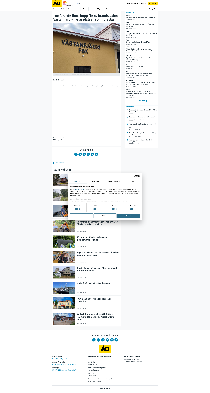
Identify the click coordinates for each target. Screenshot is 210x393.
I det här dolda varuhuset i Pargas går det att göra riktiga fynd (142, 119)
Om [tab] (133, 181)
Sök (107, 9)
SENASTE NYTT (131, 12)
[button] (152, 9)
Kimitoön (129, 22)
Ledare (128, 56)
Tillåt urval (105, 216)
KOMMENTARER (59, 163)
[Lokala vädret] (77, 3)
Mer (112, 9)
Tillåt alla (128, 216)
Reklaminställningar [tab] (114, 181)
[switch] (95, 209)
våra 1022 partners (79, 189)
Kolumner (129, 80)
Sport (69, 9)
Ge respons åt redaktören (61, 140)
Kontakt (143, 3)
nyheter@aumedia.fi (69, 370)
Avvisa (81, 216)
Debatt (84, 9)
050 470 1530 (57, 370)
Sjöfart (63, 9)
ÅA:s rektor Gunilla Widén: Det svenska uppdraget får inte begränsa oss (139, 76)
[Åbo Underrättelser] (105, 349)
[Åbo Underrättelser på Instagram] (103, 340)
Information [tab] (95, 181)
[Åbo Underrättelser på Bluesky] (98, 340)
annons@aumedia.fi (69, 364)
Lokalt (55, 9)
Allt (91, 9)
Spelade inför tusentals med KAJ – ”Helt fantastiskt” (143, 112)
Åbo (127, 40)
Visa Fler (142, 101)
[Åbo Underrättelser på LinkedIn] (112, 340)
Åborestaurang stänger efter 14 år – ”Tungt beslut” (141, 142)
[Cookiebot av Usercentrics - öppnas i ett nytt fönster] (133, 176)
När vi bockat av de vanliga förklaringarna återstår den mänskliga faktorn (140, 84)
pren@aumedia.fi (68, 359)
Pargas (128, 15)
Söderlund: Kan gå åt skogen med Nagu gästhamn (143, 135)
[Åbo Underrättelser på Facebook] (94, 340)
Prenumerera (153, 3)
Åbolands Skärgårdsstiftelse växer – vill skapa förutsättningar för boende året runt (142, 127)
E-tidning (97, 9)
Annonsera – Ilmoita (133, 3)
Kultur (76, 9)
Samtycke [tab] (77, 181)
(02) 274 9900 (57, 359)
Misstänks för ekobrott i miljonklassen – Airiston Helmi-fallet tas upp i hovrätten (140, 51)
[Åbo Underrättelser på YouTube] (107, 340)
